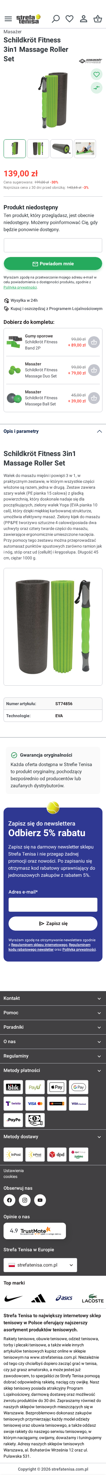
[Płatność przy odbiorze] (35, 1120)
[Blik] (13, 1087)
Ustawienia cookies (9, 1173)
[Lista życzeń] (69, 18)
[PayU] (35, 1087)
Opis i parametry (21, 431)
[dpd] (57, 1154)
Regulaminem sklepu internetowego (39, 945)
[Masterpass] (57, 1103)
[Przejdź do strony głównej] (28, 19)
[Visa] (35, 1103)
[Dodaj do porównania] (96, 88)
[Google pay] (78, 1087)
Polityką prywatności (20, 287)
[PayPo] (13, 1120)
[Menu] (8, 19)
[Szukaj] (55, 19)
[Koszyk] (97, 18)
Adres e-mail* (23, 892)
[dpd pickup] (78, 1154)
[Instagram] (25, 1200)
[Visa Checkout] (78, 1103)
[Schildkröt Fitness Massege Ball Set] (14, 397)
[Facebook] (9, 1200)
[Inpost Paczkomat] (35, 1154)
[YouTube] (40, 1200)
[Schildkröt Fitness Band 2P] (14, 341)
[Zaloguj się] (83, 19)
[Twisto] (13, 1103)
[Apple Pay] (57, 1087)
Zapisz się (57, 923)
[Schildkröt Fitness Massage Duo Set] (14, 369)
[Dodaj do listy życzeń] (96, 74)
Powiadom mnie (57, 263)
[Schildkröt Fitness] (90, 61)
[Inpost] (13, 1154)
